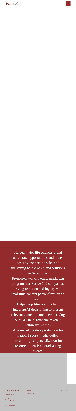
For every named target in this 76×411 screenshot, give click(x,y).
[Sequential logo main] (12, 3)
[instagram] (7, 399)
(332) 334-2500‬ (10, 375)
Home (31, 371)
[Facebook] (12, 399)
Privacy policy (23, 386)
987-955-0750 (9, 395)
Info (6, 393)
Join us (32, 375)
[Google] (7, 380)
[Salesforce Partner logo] (55, 368)
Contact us (33, 373)
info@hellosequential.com (13, 373)
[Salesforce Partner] (64, 391)
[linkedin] (12, 380)
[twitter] (16, 380)
